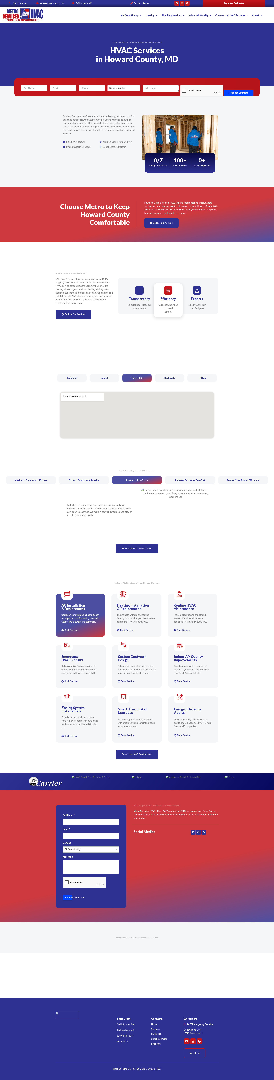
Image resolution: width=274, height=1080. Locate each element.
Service (67, 843)
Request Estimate (234, 3)
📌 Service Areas (139, 3)
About (255, 15)
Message (68, 856)
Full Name (69, 815)
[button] (131, 15)
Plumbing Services (172, 15)
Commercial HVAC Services (230, 15)
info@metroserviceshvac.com (52, 3)
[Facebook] (176, 3)
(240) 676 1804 (19, 3)
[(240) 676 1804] (10, 3)
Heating (150, 15)
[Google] (187, 3)
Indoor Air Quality (198, 15)
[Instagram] (182, 3)
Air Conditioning (130, 15)
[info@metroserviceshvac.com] (37, 3)
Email (66, 829)
